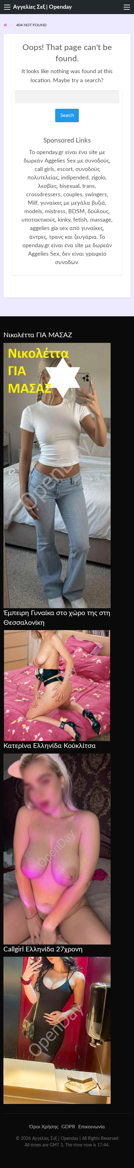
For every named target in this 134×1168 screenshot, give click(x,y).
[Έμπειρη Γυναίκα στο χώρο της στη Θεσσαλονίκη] (57, 685)
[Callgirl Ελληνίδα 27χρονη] (57, 1030)
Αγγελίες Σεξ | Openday (42, 7)
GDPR (68, 1126)
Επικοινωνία (91, 1126)
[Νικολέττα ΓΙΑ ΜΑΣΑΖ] (57, 475)
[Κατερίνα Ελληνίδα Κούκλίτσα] (57, 848)
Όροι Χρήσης (43, 1126)
